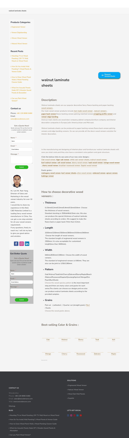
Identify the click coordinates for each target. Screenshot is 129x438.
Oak (48, 339)
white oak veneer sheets (79, 160)
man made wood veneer (83, 111)
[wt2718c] (64, 334)
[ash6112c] (114, 334)
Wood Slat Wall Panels (76, 394)
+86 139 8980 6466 (24, 113)
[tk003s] (97, 334)
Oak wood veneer (48, 160)
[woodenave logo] (15, 3)
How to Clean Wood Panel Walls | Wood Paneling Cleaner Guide (21, 79)
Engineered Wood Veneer (77, 385)
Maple (113, 354)
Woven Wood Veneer (19, 38)
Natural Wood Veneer (19, 44)
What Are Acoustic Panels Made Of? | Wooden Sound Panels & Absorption (21, 90)
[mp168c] (114, 348)
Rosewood (81, 354)
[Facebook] (16, 244)
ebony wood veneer (80, 163)
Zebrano (97, 354)
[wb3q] (48, 348)
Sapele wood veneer (89, 165)
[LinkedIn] (27, 244)
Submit (21, 167)
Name (13, 138)
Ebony (80, 339)
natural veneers (100, 111)
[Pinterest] (74, 415)
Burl (88, 305)
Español (71, 398)
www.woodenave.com (22, 401)
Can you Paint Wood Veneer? (20, 435)
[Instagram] (21, 244)
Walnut (64, 339)
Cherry (64, 354)
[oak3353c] (48, 334)
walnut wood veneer (98, 160)
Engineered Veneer (18, 27)
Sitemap (12, 406)
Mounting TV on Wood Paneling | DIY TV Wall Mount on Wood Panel (20, 58)
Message (14, 154)
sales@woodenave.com (20, 119)
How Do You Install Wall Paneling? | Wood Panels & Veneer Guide (21, 69)
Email (13, 146)
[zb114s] (97, 348)
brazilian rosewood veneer (69, 165)
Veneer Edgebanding (19, 32)
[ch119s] (64, 348)
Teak (97, 339)
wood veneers (47, 108)
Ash (113, 339)
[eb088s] (81, 334)
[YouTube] (81, 415)
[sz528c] (81, 348)
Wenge (48, 354)
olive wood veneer (84, 173)
